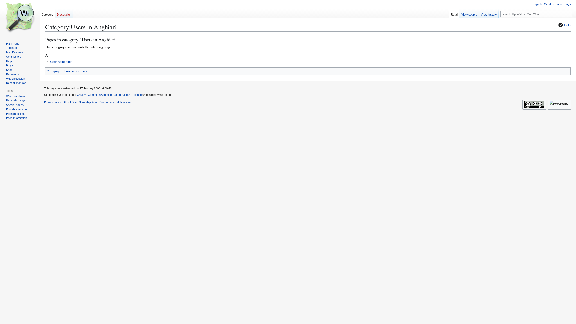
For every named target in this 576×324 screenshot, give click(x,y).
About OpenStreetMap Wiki (80, 102)
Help (567, 25)
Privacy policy (52, 102)
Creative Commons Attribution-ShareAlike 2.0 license (109, 95)
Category (53, 71)
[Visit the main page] (20, 18)
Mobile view (124, 102)
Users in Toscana (74, 71)
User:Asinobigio (61, 61)
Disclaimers (106, 102)
